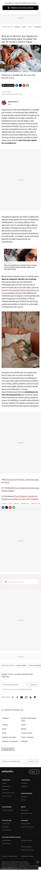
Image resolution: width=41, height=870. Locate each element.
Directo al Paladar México (10, 856)
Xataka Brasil (6, 843)
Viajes (23, 725)
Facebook (16, 85)
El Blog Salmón (25, 823)
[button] (13, 101)
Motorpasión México (27, 856)
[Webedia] (8, 772)
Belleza (23, 729)
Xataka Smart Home (8, 792)
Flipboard (23, 85)
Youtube (21, 696)
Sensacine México (26, 846)
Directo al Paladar (7, 810)
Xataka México (6, 840)
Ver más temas (8, 749)
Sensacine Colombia (27, 850)
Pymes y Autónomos (27, 827)
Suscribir (33, 685)
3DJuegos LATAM (26, 840)
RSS (30, 696)
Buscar (32, 761)
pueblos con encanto (10, 741)
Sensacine (24, 796)
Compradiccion (7, 830)
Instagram (26, 696)
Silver (4, 729)
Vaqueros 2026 (21, 665)
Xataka (4, 783)
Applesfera (5, 789)
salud (17, 503)
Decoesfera (5, 827)
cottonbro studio (32, 479)
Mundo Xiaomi (6, 796)
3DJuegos (24, 783)
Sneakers (5, 718)
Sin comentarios (9, 85)
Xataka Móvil (6, 786)
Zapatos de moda (9, 737)
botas (4, 733)
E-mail (27, 85)
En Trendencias (8, 263)
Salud (10, 503)
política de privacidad (26, 689)
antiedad (24, 741)
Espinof (23, 800)
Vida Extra (24, 786)
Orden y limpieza (27, 737)
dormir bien (36, 503)
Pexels (21, 479)
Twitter (20, 85)
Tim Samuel (11, 479)
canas (24, 27)
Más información (23, 868)
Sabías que (26, 503)
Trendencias (6, 823)
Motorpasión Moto (26, 813)
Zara (30, 27)
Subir (33, 772)
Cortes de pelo (26, 733)
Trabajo (5, 725)
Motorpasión (25, 810)
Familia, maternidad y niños (29, 719)
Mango (17, 27)
